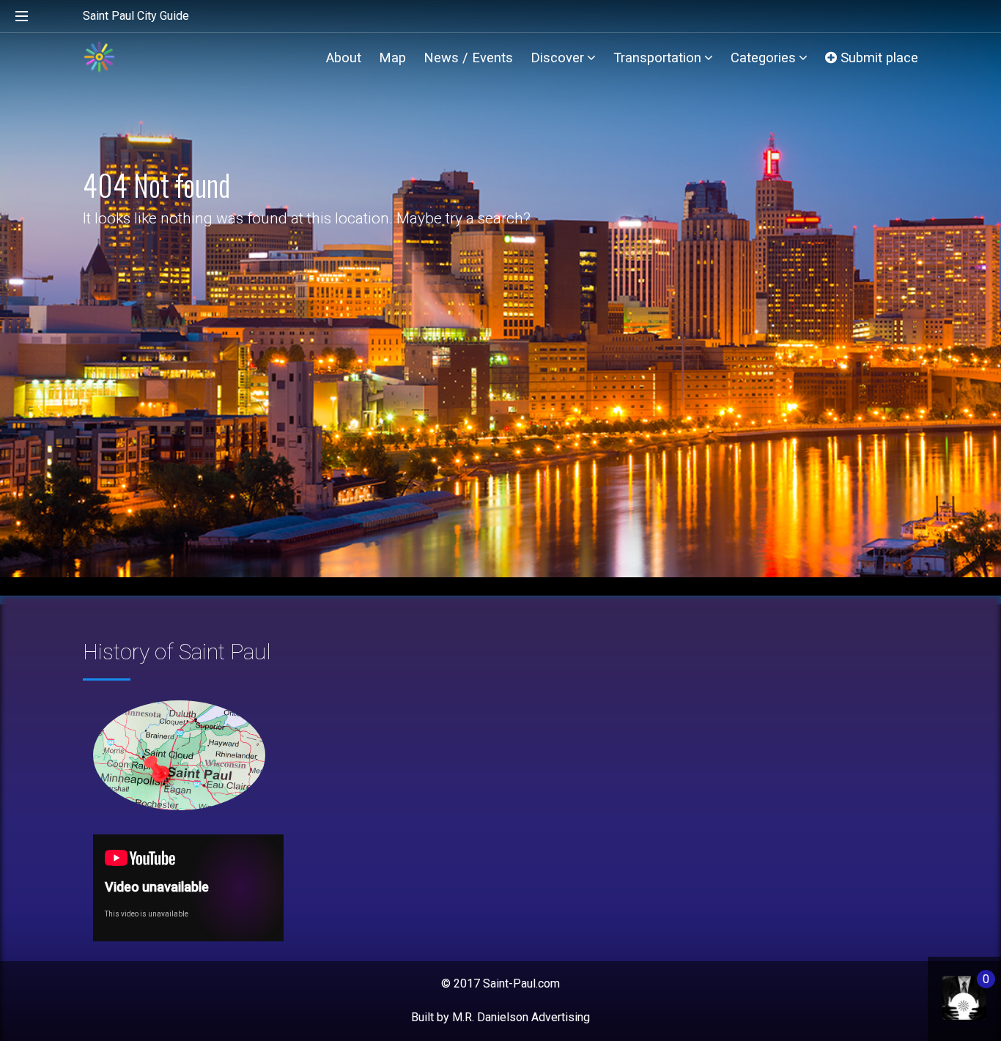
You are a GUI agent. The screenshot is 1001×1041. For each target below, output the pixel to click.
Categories (763, 57)
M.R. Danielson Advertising (521, 1017)
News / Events (468, 57)
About (343, 57)
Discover (557, 57)
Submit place (877, 57)
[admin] (949, 990)
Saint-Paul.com (521, 983)
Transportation (657, 57)
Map (392, 57)
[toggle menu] (22, 17)
